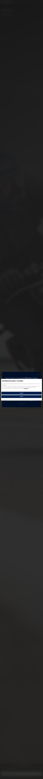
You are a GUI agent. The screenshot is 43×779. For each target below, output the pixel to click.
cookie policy (25, 388)
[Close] (41, 380)
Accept (21, 396)
